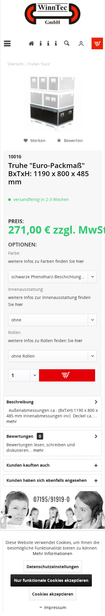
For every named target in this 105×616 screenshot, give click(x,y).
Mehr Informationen (52, 553)
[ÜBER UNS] (54, 44)
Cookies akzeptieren (52, 594)
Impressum (54, 607)
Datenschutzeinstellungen (53, 566)
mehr (11, 421)
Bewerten (73, 140)
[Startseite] (30, 44)
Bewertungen (19, 436)
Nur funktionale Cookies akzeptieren (51, 580)
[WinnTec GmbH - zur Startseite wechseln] (52, 14)
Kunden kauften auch (28, 465)
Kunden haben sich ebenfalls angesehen (46, 480)
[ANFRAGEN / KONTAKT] (39, 44)
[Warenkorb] (95, 43)
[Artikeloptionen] (46, 44)
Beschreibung (20, 402)
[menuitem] (8, 43)
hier (80, 261)
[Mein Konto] (81, 43)
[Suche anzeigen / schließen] (67, 43)
